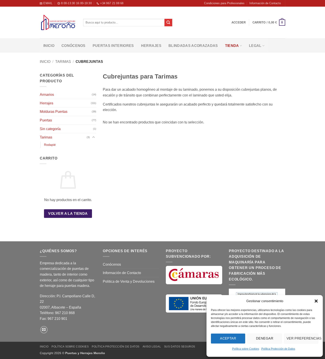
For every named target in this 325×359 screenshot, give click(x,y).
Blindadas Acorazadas (193, 46)
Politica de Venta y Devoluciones (129, 281)
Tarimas (63, 61)
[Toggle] (93, 137)
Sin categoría (50, 129)
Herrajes (151, 46)
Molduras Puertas (53, 111)
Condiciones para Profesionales (224, 3)
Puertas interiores (113, 46)
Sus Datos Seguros (179, 346)
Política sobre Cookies (245, 348)
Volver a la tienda (68, 213)
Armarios (47, 94)
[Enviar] (168, 22)
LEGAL (255, 46)
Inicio (48, 46)
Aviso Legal (152, 346)
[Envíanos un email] (44, 329)
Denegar (264, 338)
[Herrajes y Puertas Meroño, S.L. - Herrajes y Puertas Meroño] (58, 22)
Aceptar (228, 338)
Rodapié (50, 144)
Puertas (46, 120)
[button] (316, 301)
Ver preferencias (302, 338)
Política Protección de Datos (278, 348)
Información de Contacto (265, 3)
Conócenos (73, 46)
